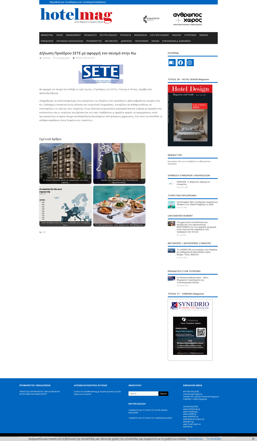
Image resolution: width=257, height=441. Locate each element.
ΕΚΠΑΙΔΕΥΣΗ (90, 35)
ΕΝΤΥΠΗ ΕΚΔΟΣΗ (108, 35)
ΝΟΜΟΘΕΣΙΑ (140, 35)
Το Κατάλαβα (213, 438)
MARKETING (47, 35)
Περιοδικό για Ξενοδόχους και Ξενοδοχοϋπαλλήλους (78, 2)
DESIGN (155, 41)
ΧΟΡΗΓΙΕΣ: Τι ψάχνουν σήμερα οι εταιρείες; (193, 183)
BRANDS (203, 35)
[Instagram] (190, 62)
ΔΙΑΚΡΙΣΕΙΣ (126, 41)
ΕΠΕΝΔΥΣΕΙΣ (47, 41)
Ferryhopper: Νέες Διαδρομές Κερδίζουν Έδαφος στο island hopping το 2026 (197, 203)
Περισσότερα (195, 438)
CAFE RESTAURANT (159, 35)
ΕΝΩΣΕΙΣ (176, 35)
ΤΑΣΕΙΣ (59, 35)
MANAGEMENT (73, 35)
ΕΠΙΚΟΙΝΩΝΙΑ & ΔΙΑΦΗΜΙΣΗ (176, 41)
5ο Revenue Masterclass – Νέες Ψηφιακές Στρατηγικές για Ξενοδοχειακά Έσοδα (192, 280)
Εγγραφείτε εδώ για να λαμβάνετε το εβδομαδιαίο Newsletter (189, 162)
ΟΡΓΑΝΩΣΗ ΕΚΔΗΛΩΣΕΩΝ (69, 41)
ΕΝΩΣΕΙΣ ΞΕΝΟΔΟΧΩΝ (85, 58)
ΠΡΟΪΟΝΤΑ (125, 35)
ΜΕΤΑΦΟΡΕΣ (111, 41)
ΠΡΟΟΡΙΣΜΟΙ (141, 41)
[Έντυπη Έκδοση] (172, 62)
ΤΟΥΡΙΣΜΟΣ (190, 35)
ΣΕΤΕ (44, 232)
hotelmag (46, 58)
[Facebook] (181, 62)
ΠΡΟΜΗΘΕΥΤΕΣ (94, 41)
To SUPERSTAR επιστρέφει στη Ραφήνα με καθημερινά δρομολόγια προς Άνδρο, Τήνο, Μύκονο (197, 252)
